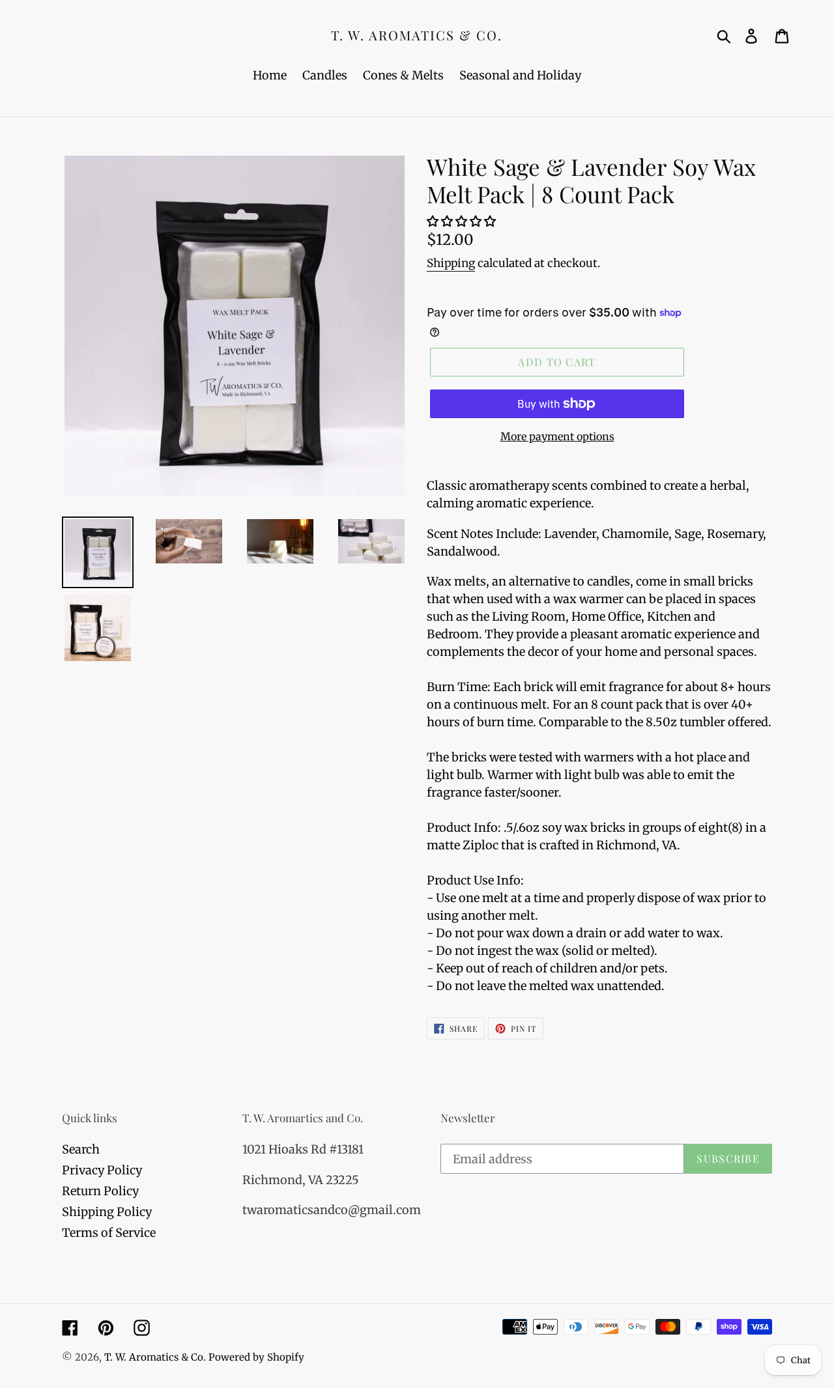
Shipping (451, 263)
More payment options (557, 436)
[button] (462, 221)
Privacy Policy (102, 1170)
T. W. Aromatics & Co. (416, 35)
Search (81, 1149)
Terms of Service (109, 1232)
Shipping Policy (107, 1211)
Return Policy (100, 1190)
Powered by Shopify (256, 1357)
